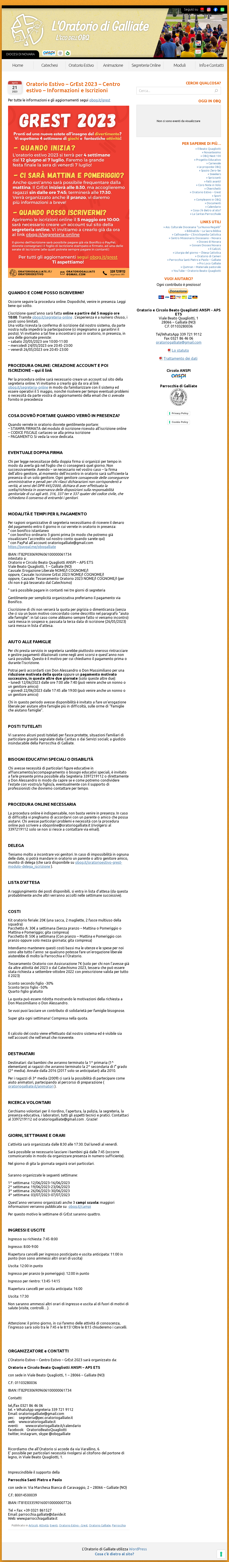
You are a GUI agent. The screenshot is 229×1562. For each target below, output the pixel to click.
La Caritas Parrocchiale (206, 213)
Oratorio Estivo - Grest (73, 1525)
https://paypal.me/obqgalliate (32, 547)
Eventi (54, 1525)
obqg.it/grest (99, 100)
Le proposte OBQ (210, 166)
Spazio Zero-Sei (211, 170)
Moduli (179, 65)
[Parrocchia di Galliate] (60, 53)
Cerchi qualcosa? (203, 83)
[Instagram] (208, 9)
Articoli (33, 1525)
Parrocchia (119, 1525)
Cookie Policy (180, 422)
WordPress (138, 1549)
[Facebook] (215, 9)
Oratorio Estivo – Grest (206, 192)
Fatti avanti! (213, 181)
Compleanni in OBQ (208, 199)
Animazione (113, 65)
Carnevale (214, 163)
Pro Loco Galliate (210, 263)
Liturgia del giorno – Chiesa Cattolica (198, 252)
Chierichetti (213, 188)
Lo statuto (180, 350)
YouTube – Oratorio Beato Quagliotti (197, 270)
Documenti (214, 203)
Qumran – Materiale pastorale (202, 267)
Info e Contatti (211, 65)
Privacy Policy (180, 413)
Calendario (213, 50)
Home (17, 65)
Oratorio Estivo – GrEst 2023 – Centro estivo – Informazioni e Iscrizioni (73, 87)
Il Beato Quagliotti (209, 148)
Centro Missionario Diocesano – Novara (196, 238)
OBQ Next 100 (212, 155)
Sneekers (215, 174)
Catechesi (49, 65)
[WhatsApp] (222, 9)
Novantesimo (212, 152)
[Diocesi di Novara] (68, 53)
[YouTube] (202, 9)
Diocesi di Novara (210, 241)
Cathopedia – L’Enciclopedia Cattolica (197, 234)
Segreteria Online (146, 65)
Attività (44, 1525)
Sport (217, 195)
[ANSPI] (49, 53)
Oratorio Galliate (100, 1525)
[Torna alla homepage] (79, 30)
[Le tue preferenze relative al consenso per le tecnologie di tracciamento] (221, 1554)
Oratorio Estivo (81, 65)
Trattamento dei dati (180, 358)
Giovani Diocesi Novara (206, 245)
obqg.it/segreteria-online (52, 317)
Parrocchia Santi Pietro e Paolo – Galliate (195, 259)
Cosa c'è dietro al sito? (114, 1554)
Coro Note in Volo (209, 185)
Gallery (210, 43)
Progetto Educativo (208, 159)
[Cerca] (216, 90)
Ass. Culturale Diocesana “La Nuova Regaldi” (193, 227)
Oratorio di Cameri (209, 256)
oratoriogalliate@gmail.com (178, 342)
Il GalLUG (215, 248)
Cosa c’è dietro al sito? (207, 210)
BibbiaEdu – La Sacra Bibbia (204, 230)
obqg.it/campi (79, 1206)
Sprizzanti (214, 177)
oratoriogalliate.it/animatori (31, 1086)
